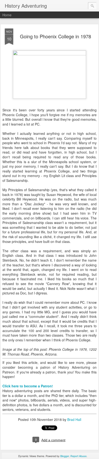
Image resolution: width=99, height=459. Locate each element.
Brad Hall (74, 419)
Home (7, 14)
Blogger (64, 456)
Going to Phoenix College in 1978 (55, 36)
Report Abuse (78, 456)
